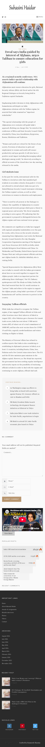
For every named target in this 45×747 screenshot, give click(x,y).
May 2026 (5, 645)
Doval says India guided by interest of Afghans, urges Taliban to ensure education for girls (22, 57)
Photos (4, 615)
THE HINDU (22, 49)
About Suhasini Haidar (9, 606)
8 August (14, 683)
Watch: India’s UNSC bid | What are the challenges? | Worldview (24, 703)
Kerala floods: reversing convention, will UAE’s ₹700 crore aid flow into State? (14, 563)
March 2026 (5, 651)
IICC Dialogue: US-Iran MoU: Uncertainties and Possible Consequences (27, 691)
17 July (14, 706)
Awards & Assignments (9, 609)
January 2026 (6, 657)
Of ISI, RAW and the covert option (14, 556)
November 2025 (7, 663)
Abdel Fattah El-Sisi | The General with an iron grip (12, 570)
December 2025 (7, 660)
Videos (4, 619)
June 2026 (5, 642)
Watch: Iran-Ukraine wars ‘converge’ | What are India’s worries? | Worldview (26, 679)
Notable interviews (8, 612)
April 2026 (5, 648)
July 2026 (5, 639)
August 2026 (6, 636)
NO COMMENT (8, 437)
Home (4, 603)
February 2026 (6, 654)
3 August (14, 694)
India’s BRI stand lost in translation (15, 549)
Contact (4, 622)
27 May (17, 67)
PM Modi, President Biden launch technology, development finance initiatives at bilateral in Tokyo (22, 405)
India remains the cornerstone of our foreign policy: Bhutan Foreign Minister (11, 577)
